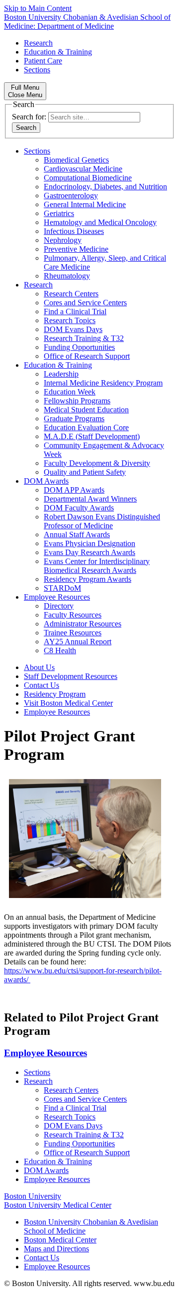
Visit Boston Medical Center (68, 703)
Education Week (69, 392)
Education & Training (58, 52)
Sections (37, 69)
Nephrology (63, 240)
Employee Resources (57, 597)
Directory (59, 606)
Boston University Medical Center (57, 1205)
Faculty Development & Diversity (97, 463)
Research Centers (71, 293)
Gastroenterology (71, 195)
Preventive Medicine (76, 249)
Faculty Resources (72, 615)
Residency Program (55, 694)
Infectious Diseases (74, 231)
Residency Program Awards (87, 579)
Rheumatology (67, 276)
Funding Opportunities (79, 347)
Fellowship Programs (77, 400)
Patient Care (43, 60)
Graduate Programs (74, 418)
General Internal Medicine (85, 204)
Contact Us (41, 685)
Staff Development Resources (70, 676)
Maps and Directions (56, 1248)
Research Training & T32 (84, 338)
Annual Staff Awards (77, 534)
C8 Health (60, 650)
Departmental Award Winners (90, 499)
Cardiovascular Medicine (83, 169)
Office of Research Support (87, 356)
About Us (39, 667)
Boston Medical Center (60, 1240)
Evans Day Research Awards (89, 552)
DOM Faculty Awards (79, 508)
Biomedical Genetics (76, 160)
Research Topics (69, 320)
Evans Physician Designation (89, 543)
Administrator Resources (82, 623)
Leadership (61, 374)
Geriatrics (59, 213)
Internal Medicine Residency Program (103, 383)
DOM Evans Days (73, 329)
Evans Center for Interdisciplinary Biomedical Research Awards (97, 565)
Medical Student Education (86, 409)
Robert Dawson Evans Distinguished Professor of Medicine (102, 521)
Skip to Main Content (38, 8)
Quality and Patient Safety (85, 472)
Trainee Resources (72, 632)
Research (38, 43)
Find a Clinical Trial (75, 311)
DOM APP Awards (74, 490)
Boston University (32, 1196)
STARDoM (62, 588)
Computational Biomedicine (88, 177)
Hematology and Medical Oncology (100, 222)
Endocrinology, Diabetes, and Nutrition (105, 186)
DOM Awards (46, 481)
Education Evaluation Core (86, 427)
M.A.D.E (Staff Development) (92, 436)
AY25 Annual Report (77, 641)
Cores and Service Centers (85, 302)
